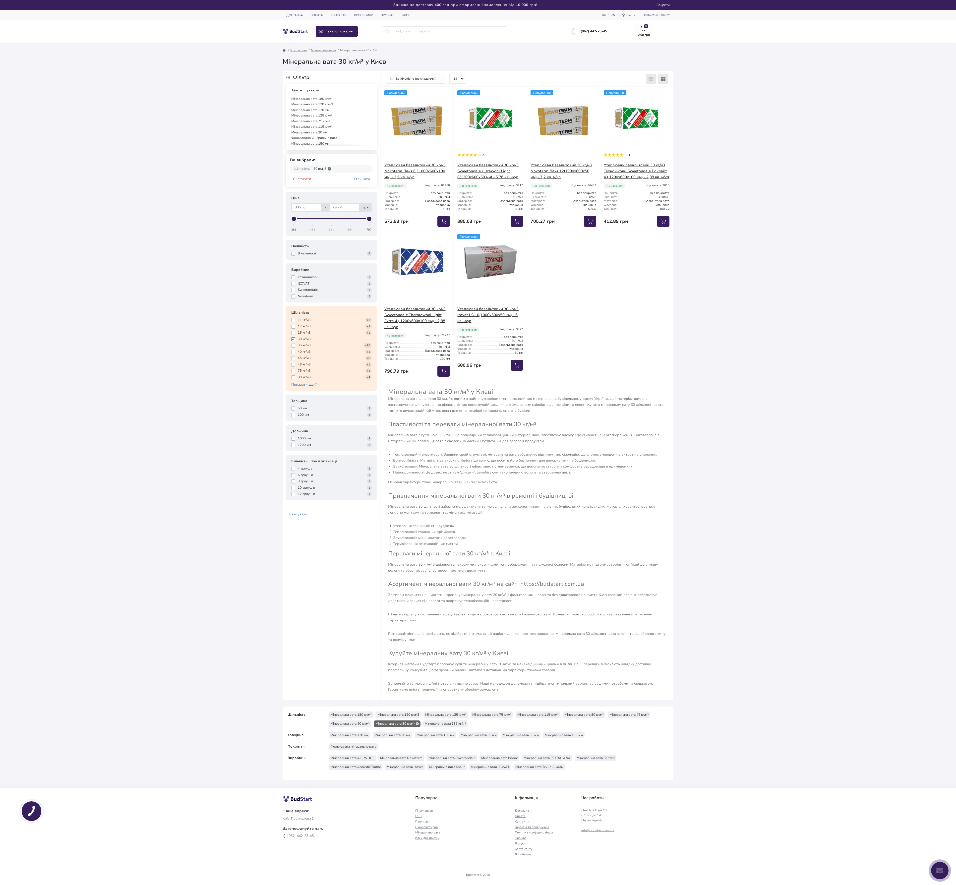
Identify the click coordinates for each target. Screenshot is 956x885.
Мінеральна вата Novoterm (401, 758)
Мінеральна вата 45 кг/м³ (629, 714)
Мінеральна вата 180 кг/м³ (311, 99)
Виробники (363, 15)
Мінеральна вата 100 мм (564, 735)
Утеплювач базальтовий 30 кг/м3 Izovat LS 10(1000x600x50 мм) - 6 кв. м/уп (488, 314)
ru (604, 15)
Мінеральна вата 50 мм (521, 735)
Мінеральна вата (323, 50)
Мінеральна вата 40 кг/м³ (349, 723)
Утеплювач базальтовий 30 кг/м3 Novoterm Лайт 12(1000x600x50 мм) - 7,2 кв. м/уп (561, 171)
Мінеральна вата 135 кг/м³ (445, 723)
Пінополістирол (426, 827)
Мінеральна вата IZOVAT (490, 767)
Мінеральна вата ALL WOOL (352, 758)
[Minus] (541, 238)
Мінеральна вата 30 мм (479, 735)
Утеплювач (298, 50)
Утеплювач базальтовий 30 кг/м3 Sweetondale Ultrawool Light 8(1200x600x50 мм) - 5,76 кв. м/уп (488, 171)
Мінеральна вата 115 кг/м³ (311, 126)
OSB (418, 816)
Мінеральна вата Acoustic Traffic (355, 767)
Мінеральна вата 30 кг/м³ (395, 723)
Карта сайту (523, 849)
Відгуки (520, 843)
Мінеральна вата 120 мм (310, 110)
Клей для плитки (427, 838)
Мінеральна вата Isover (405, 767)
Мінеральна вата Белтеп (596, 758)
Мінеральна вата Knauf (447, 767)
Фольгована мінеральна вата (314, 138)
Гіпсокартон (424, 811)
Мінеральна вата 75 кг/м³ (310, 121)
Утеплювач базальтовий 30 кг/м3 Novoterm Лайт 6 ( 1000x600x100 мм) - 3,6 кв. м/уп (415, 171)
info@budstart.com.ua (597, 830)
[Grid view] (663, 79)
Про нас (387, 15)
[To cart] (443, 221)
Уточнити (362, 179)
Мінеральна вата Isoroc (499, 758)
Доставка (294, 15)
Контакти (338, 15)
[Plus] (585, 238)
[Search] (387, 31)
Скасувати (302, 179)
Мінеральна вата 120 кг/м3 (312, 104)
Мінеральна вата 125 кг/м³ (311, 115)
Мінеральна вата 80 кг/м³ (583, 714)
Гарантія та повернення (532, 827)
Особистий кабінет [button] (656, 15)
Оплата (316, 15)
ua (612, 15)
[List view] (651, 79)
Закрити (663, 5)
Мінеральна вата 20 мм (309, 132)
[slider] (294, 219)
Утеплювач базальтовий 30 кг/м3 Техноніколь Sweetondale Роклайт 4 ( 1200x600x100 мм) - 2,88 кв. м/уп (636, 171)
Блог (406, 15)
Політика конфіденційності (534, 832)
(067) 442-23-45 (594, 31)
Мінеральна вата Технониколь (539, 767)
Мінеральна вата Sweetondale (451, 758)
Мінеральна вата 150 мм (310, 143)
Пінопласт (422, 822)
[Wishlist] (446, 94)
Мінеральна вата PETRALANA (547, 758)
